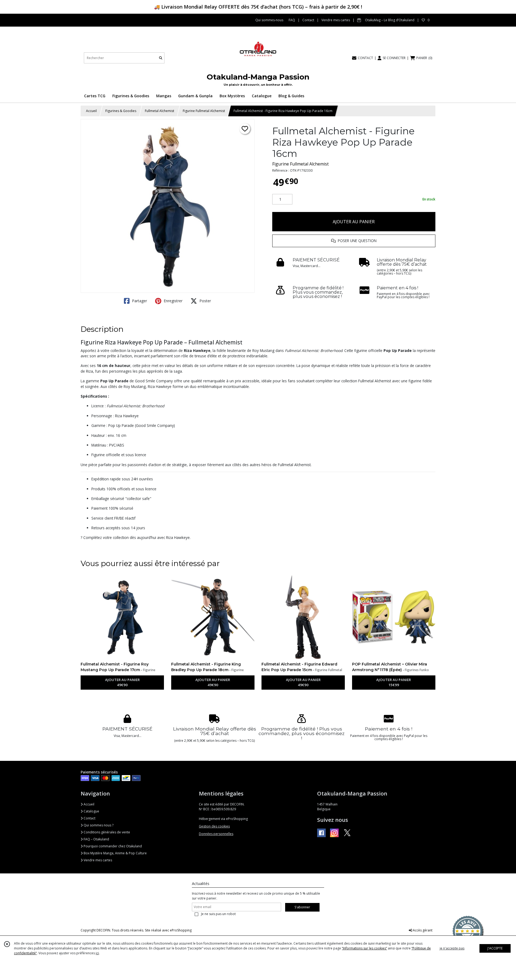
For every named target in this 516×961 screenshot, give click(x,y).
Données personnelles (216, 834)
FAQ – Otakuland (96, 839)
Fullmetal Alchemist (159, 111)
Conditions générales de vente (106, 832)
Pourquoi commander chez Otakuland (112, 846)
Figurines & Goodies (120, 111)
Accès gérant (422, 930)
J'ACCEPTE (495, 948)
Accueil (91, 111)
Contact (89, 818)
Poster (204, 300)
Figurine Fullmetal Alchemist (204, 111)
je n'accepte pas (452, 948)
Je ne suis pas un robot (218, 914)
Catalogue (91, 811)
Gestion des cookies (214, 826)
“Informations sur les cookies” (364, 948)
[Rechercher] (160, 58)
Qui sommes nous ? (98, 825)
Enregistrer (172, 300)
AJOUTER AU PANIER (354, 222)
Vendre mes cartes (97, 860)
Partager (139, 300)
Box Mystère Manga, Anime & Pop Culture (115, 853)
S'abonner (302, 907)
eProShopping (181, 930)
